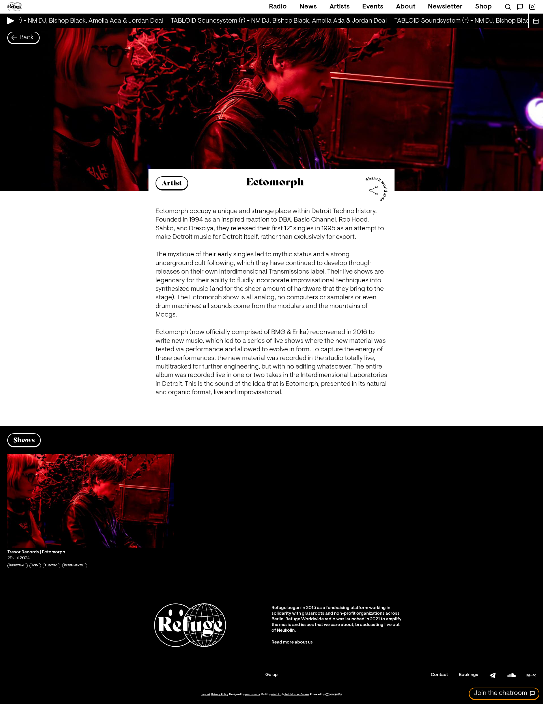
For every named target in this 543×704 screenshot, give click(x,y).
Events (372, 6)
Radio (278, 6)
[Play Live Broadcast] (9, 21)
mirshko (276, 694)
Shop (483, 6)
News (308, 6)
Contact (439, 675)
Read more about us (292, 642)
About (405, 6)
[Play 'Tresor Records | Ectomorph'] (90, 501)
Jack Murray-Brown (296, 694)
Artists (339, 6)
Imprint (205, 694)
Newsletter (445, 6)
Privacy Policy (219, 694)
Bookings (468, 675)
